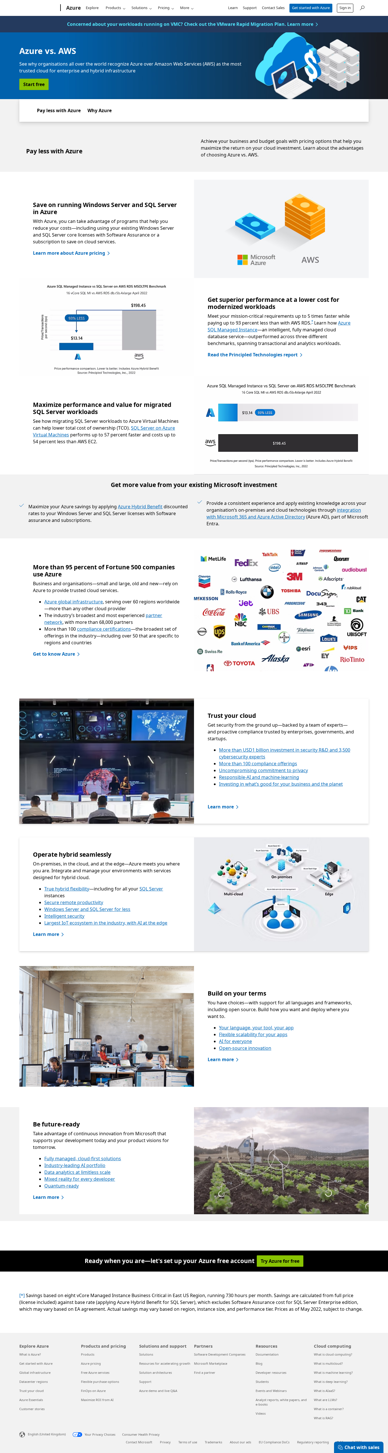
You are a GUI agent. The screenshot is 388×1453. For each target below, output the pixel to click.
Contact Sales (273, 7)
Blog (259, 1363)
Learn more (221, 807)
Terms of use (187, 1442)
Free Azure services (95, 1372)
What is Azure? (30, 1354)
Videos (261, 1413)
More (184, 7)
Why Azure (99, 110)
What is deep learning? (331, 1381)
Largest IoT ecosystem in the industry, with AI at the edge (105, 923)
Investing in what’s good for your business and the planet (281, 784)
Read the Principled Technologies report (253, 355)
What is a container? (329, 1409)
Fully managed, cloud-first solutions (82, 1158)
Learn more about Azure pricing (69, 253)
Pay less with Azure (59, 110)
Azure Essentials (31, 1400)
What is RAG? (323, 1418)
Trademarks (213, 1442)
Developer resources (271, 1372)
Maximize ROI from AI (97, 1400)
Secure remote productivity (73, 902)
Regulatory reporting (313, 1442)
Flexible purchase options (100, 1381)
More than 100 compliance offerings (258, 763)
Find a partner (204, 1372)
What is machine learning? (333, 1372)
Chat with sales (362, 1447)
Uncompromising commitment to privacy (263, 770)
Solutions (139, 7)
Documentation (267, 1354)
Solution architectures (155, 1372)
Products (113, 7)
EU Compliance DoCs (274, 1442)
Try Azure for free (280, 1261)
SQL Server (151, 889)
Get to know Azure (54, 654)
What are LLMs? (325, 1400)
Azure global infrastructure (73, 602)
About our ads (240, 1442)
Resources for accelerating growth (164, 1363)
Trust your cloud (31, 1391)
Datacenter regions (33, 1381)
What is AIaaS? (324, 1391)
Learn (233, 7)
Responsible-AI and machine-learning (259, 777)
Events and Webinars (271, 1391)
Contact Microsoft (139, 1442)
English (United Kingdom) (47, 1434)
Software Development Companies (219, 1354)
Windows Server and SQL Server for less (87, 909)
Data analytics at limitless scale (77, 1172)
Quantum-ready (61, 1186)
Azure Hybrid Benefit (140, 506)
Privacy (165, 1442)
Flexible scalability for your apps (253, 1034)
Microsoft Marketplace (210, 1363)
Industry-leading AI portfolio (74, 1165)
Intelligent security (64, 916)
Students (262, 1381)
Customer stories (32, 1409)
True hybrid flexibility (66, 889)
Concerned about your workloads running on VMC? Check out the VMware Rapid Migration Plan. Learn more (190, 24)
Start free (34, 84)
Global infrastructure (35, 1372)
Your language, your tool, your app (256, 1028)
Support (250, 7)
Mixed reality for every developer (79, 1179)
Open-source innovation (245, 1048)
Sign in (345, 7)
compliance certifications (104, 629)
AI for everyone (235, 1041)
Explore (92, 7)
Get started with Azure (311, 7)
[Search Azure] (362, 7)
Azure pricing (91, 1363)
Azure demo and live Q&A (158, 1391)
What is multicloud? (328, 1363)
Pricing (164, 7)
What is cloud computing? (333, 1354)
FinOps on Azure (93, 1391)
